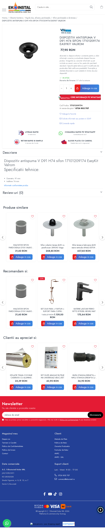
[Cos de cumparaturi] (101, 7)
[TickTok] (55, 494)
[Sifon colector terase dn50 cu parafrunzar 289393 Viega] (52, 227)
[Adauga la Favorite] (32, 216)
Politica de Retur (61, 443)
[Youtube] (49, 494)
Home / (5, 17)
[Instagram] (60, 494)
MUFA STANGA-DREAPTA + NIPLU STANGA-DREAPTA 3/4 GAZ (84, 376)
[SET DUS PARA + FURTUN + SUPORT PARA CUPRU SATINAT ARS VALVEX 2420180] (52, 291)
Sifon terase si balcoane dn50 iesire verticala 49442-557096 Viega (84, 246)
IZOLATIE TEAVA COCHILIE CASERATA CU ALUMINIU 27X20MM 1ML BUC (21, 376)
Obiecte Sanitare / (17, 17)
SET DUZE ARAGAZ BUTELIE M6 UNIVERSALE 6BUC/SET (52, 376)
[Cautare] (91, 7)
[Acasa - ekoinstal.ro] (19, 7)
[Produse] (4, 10)
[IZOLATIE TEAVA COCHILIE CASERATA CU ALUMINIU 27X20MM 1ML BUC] (21, 358)
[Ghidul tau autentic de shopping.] (69, 524)
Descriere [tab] (10, 152)
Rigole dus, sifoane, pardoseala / (38, 17)
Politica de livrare (8, 450)
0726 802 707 (64, 475)
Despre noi (6, 439)
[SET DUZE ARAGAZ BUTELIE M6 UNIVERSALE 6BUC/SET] (52, 358)
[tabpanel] (28, 50)
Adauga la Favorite (69, 114)
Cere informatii (75, 119)
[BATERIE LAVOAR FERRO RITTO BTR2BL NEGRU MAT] (84, 291)
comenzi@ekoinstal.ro (66, 479)
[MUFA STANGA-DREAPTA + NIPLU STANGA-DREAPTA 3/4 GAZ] (84, 358)
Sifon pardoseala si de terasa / (65, 17)
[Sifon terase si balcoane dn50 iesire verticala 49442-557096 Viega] (84, 227)
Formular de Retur (61, 450)
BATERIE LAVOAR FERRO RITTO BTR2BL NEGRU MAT (84, 310)
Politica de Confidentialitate (69, 420)
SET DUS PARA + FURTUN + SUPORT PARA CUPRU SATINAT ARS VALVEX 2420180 (52, 310)
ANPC (57, 453)
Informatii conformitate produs (16, 185)
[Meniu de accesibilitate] (100, 510)
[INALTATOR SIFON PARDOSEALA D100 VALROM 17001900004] (21, 227)
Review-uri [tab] (13, 192)
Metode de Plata (61, 439)
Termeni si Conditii (9, 443)
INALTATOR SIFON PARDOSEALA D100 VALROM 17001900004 (21, 246)
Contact (5, 453)
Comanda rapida (68, 123)
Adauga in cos (89, 88)
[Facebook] (44, 494)
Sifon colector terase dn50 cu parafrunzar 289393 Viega (52, 246)
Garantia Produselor (62, 446)
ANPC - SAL (59, 457)
